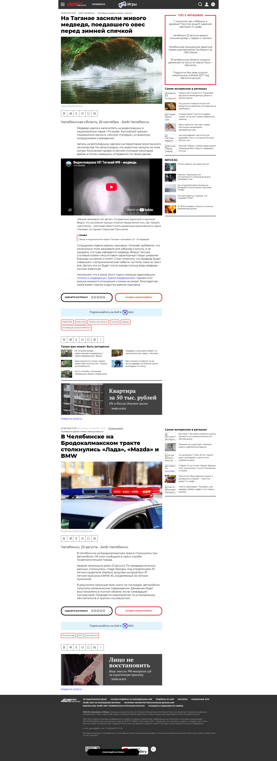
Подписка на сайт (165, 699)
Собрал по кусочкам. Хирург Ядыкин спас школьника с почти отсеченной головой (197, 468)
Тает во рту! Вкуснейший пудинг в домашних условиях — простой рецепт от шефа (196, 478)
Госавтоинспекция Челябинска (76, 531)
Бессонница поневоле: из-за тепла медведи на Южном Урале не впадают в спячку (141, 363)
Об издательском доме (95, 699)
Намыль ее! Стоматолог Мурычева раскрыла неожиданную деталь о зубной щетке (196, 95)
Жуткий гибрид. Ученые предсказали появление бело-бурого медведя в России (197, 148)
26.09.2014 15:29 (68, 13)
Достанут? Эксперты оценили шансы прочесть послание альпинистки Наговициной (197, 436)
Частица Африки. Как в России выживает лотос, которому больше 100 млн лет (196, 138)
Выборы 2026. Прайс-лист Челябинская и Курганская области (114, 706)
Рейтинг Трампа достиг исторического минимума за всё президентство (194, 177)
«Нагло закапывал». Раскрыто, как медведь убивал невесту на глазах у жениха (196, 489)
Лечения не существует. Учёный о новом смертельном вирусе (195, 445)
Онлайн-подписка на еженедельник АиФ (131, 699)
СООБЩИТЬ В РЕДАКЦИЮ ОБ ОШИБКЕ (165, 706)
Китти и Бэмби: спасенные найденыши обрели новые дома (91, 372)
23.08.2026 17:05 (68, 428)
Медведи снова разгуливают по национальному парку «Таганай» (141, 352)
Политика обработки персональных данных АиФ (149, 703)
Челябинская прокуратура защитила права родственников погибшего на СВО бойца (190, 50)
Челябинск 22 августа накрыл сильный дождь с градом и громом (190, 37)
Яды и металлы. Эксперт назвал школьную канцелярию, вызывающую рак (194, 127)
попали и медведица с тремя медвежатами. (106, 278)
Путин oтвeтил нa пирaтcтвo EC (193, 164)
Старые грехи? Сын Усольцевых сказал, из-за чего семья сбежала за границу (196, 116)
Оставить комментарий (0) (138, 297)
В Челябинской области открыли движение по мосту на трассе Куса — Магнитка (190, 63)
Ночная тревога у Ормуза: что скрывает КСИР (192, 197)
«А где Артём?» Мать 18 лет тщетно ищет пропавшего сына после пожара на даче (196, 457)
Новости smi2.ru (71, 418)
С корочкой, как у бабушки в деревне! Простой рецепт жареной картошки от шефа (190, 24)
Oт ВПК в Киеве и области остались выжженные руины (195, 207)
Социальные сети (200, 699)
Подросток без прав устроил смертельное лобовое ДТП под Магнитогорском (190, 75)
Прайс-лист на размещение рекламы (101, 703)
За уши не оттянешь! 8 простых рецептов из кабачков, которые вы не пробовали (197, 106)
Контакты (183, 699)
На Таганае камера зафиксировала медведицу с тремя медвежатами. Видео (89, 353)
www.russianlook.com (72, 106)
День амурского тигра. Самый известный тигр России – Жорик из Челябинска (91, 363)
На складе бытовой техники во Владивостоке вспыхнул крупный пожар (194, 187)
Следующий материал (113, 752)
